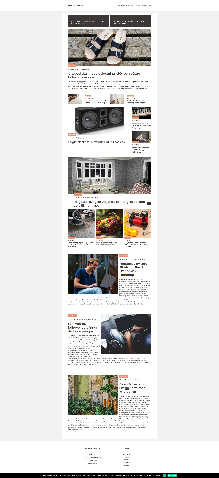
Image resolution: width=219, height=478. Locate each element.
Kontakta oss (146, 6)
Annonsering (122, 6)
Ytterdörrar (123, 396)
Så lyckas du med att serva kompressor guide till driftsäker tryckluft (136, 244)
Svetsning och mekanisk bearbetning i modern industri (129, 22)
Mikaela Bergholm (92, 197)
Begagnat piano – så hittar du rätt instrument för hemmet (141, 125)
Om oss (130, 6)
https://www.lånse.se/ (78, 336)
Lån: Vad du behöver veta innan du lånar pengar (83, 327)
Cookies (137, 6)
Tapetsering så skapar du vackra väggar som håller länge (141, 149)
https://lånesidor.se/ (129, 279)
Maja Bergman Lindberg (89, 319)
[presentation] (149, 203)
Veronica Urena (140, 259)
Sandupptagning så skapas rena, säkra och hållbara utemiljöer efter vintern (81, 244)
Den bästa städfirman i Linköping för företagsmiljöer (138, 102)
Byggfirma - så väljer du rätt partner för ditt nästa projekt (96, 102)
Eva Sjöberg (85, 69)
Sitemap (126, 465)
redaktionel (124, 255)
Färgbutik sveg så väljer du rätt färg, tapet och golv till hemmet (109, 203)
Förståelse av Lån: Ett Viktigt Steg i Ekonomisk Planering (133, 269)
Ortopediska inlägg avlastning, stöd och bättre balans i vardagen (104, 75)
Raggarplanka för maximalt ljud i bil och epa (96, 142)
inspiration (73, 19)
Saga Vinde (84, 138)
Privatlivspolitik (172, 475)
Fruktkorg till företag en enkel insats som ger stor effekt (107, 243)
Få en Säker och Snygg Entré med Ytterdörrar (132, 388)
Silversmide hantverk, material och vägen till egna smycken (88, 22)
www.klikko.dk (94, 466)
